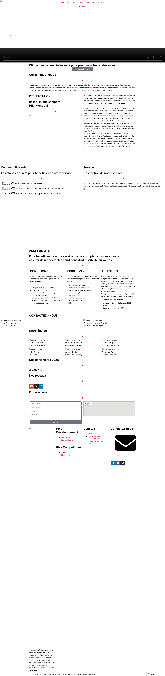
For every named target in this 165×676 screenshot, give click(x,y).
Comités (100, 2)
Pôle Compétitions (87, 2)
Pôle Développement (68, 2)
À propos (82, 7)
